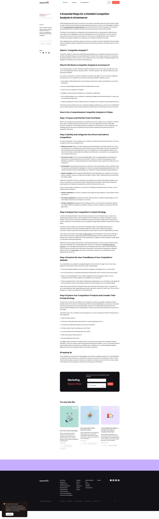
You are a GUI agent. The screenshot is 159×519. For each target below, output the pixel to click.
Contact (78, 487)
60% (64, 341)
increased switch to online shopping (74, 27)
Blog (86, 482)
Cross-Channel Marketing (65, 493)
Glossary (87, 484)
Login (109, 2)
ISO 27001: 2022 (87, 501)
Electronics (116, 407)
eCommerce (42, 43)
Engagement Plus (64, 484)
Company (74, 2)
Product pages (87, 234)
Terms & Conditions (78, 501)
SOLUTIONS (62, 480)
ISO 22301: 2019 (96, 501)
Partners (78, 489)
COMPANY (78, 480)
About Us (78, 482)
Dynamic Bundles (63, 489)
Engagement (62, 482)
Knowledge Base (85, 2)
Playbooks (87, 485)
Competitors (79, 485)
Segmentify (47, 14)
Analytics (95, 407)
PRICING (99, 480)
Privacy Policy (70, 501)
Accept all (10, 514)
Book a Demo (116, 2)
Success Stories (88, 487)
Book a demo (75, 250)
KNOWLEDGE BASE (89, 480)
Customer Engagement (68, 445)
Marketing (48, 43)
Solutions (65, 2)
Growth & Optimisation (65, 485)
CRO (85, 443)
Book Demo (116, 468)
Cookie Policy (62, 501)
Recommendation (64, 487)
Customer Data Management (66, 495)
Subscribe (110, 383)
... (81, 443)
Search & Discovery (64, 491)
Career (77, 484)
